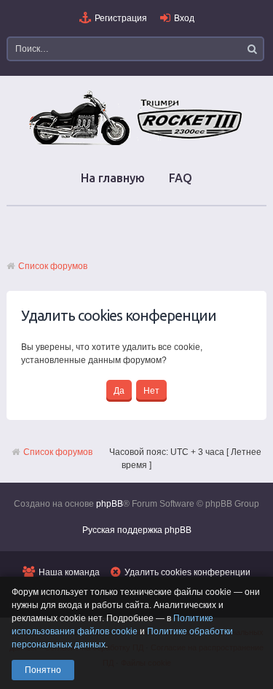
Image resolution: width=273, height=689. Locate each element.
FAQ (180, 177)
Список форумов (52, 266)
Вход (184, 18)
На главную (113, 177)
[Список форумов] (137, 144)
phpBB (109, 504)
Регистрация (121, 18)
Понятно (43, 670)
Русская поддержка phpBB (136, 530)
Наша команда (69, 572)
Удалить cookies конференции (187, 572)
